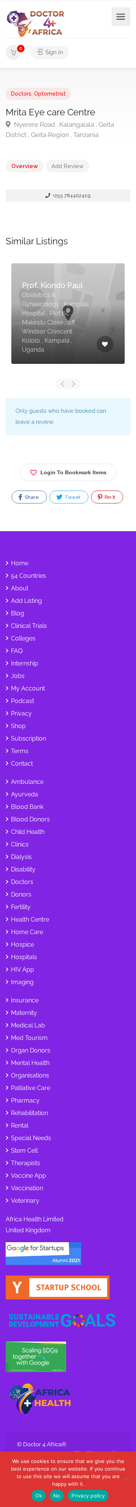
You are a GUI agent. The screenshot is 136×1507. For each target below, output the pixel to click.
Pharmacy (25, 1100)
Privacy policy (88, 1496)
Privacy (21, 713)
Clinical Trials (29, 625)
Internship (24, 663)
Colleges (23, 638)
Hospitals (24, 957)
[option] (68, 319)
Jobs (18, 676)
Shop (18, 726)
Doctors (21, 94)
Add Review (67, 166)
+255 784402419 (71, 195)
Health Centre (30, 919)
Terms (19, 751)
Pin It (109, 497)
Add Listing (26, 600)
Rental (19, 1125)
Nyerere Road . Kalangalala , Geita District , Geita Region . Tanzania (60, 129)
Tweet (71, 497)
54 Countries (28, 575)
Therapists (25, 1163)
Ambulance (27, 781)
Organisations (30, 1075)
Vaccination (27, 1188)
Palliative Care (30, 1088)
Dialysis (21, 856)
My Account (28, 688)
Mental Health (30, 1063)
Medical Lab (28, 1025)
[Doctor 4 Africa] (38, 23)
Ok (38, 1496)
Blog (17, 613)
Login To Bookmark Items (73, 472)
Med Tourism (29, 1037)
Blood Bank (27, 806)
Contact (22, 763)
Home (19, 563)
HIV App (22, 969)
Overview (24, 166)
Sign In (53, 52)
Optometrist (50, 94)
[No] (126, 1479)
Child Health (28, 831)
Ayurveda (24, 794)
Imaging (22, 982)
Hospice (22, 944)
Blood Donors (30, 819)
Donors (21, 894)
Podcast (22, 701)
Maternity (24, 1012)
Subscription (28, 738)
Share (31, 497)
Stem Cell (24, 1150)
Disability (23, 869)
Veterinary (25, 1200)
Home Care (27, 932)
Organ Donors (30, 1050)
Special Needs (31, 1138)
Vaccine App (28, 1175)
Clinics (20, 844)
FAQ (17, 650)
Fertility (21, 907)
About (19, 588)
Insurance (25, 1000)
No (56, 1496)
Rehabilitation (29, 1113)
